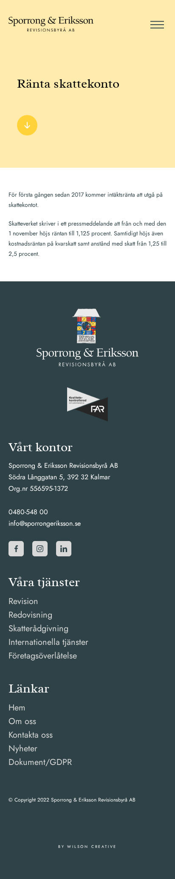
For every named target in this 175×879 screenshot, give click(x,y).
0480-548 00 (28, 512)
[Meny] (156, 24)
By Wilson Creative (87, 846)
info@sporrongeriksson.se (44, 523)
